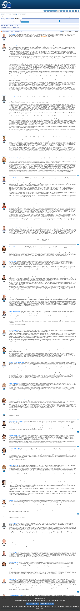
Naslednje (14, 14)
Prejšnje (9, 14)
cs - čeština (47, 11)
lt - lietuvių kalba (63, 11)
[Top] (78, 42)
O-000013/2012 (5, 21)
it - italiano (60, 11)
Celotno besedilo (23, 14)
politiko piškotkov (72, 606)
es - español (45, 11)
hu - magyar (64, 11)
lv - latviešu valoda (61, 11)
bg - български (44, 11)
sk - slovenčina (73, 11)
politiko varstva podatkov (59, 606)
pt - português (70, 11)
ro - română (72, 11)
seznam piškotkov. (40, 608)
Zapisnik (76, 31)
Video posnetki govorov (67, 31)
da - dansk (48, 11)
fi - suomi (76, 11)
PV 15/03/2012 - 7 (24, 21)
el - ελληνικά (53, 11)
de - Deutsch (50, 11)
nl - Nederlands (67, 11)
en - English (54, 11)
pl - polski (69, 11)
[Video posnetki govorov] (4, 40)
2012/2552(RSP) (8, 16)
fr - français (56, 11)
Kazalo (3, 14)
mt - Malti (66, 11)
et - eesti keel (51, 11)
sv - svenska (78, 11)
